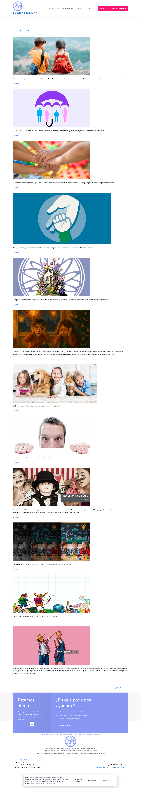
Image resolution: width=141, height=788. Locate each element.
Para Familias (67, 8)
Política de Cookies (109, 767)
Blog (57, 8)
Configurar (106, 780)
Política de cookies (49, 783)
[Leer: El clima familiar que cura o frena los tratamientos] (51, 160)
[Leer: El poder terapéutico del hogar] (51, 277)
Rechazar (92, 780)
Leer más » (16, 83)
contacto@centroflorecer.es (24, 760)
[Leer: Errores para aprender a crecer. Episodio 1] (51, 435)
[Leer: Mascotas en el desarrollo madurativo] (55, 383)
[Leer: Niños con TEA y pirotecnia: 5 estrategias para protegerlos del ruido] (51, 329)
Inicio (50, 8)
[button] (113, 8)
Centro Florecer (25, 13)
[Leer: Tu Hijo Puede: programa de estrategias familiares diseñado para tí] (62, 218)
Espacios (78, 8)
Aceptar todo (78, 780)
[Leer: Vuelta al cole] (51, 593)
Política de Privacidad (120, 767)
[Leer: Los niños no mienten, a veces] (51, 487)
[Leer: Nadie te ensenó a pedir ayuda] (51, 108)
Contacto (89, 8)
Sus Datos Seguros (98, 767)
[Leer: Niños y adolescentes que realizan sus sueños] (51, 541)
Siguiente (118, 688)
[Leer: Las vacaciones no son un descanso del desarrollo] (51, 56)
